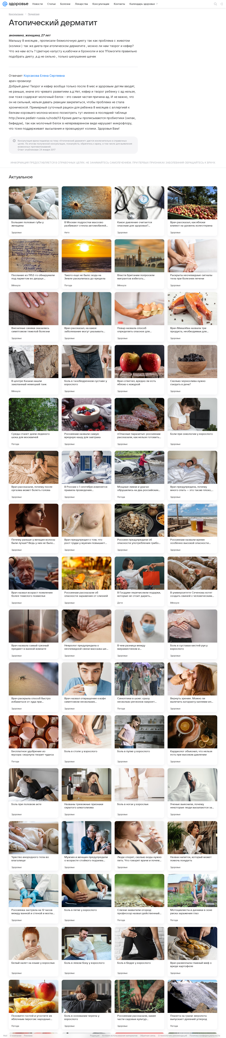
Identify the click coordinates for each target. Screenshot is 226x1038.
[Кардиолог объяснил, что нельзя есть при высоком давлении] (192, 740)
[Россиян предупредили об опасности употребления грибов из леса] (139, 528)
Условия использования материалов (119, 1035)
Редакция (94, 1035)
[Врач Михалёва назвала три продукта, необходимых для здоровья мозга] (192, 317)
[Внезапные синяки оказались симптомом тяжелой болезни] (33, 317)
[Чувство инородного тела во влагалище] (33, 846)
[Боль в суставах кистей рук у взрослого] (192, 634)
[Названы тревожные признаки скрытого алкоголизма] (86, 793)
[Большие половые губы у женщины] (33, 211)
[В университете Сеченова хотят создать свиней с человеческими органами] (192, 581)
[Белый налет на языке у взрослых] (33, 952)
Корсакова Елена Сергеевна (44, 75)
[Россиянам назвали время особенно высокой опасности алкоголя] (192, 528)
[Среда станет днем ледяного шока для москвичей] (33, 423)
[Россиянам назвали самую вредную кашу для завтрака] (86, 423)
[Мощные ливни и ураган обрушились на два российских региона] (139, 475)
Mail (5, 1035)
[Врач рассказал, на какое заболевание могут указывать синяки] (86, 317)
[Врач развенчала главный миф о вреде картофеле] (192, 952)
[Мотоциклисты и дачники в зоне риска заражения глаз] (192, 899)
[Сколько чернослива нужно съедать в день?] (192, 370)
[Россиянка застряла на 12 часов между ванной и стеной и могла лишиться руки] (33, 899)
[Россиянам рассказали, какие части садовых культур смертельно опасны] (139, 1004)
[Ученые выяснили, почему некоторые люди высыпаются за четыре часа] (192, 793)
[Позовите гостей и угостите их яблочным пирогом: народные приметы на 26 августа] (33, 1004)
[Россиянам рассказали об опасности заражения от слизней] (86, 581)
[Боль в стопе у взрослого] (86, 740)
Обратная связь (148, 1035)
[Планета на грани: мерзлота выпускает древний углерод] (192, 1004)
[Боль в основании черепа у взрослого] (86, 1004)
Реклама (28, 1035)
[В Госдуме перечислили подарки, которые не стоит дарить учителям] (139, 581)
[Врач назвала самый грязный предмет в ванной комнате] (33, 634)
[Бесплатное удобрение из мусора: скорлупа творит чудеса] (33, 740)
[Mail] (5, 4)
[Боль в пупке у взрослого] (139, 740)
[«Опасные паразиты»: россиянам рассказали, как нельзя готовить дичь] (139, 423)
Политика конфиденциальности (205, 1035)
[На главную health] (17, 4)
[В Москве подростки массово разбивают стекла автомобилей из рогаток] (86, 211)
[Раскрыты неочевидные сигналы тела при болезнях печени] (192, 264)
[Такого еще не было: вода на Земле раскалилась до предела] (86, 264)
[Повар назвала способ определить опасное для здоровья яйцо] (139, 317)
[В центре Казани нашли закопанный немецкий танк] (33, 370)
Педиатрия (33, 14)
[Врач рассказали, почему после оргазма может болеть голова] (33, 475)
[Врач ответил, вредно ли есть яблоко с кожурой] (139, 370)
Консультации (16, 14)
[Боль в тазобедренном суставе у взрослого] (86, 370)
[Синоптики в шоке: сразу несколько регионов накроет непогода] (139, 687)
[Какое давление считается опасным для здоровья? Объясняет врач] (139, 211)
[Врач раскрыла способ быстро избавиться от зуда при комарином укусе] (33, 687)
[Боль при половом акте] (33, 793)
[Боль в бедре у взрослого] (139, 952)
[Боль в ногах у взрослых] (139, 793)
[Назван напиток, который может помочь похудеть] (192, 846)
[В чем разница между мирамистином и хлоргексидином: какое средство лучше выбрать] (139, 634)
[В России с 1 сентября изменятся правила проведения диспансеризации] (86, 475)
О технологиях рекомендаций (172, 1035)
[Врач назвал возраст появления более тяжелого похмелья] (33, 581)
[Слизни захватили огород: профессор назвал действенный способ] (139, 899)
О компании (15, 1035)
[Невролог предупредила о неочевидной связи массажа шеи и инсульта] (86, 634)
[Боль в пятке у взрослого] (86, 899)
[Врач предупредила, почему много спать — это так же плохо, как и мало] (192, 475)
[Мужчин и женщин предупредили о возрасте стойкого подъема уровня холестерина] (86, 846)
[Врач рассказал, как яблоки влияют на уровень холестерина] (192, 211)
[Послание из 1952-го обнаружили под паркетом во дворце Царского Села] (33, 264)
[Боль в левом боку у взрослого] (86, 952)
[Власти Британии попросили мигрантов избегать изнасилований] (139, 264)
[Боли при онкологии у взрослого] (192, 423)
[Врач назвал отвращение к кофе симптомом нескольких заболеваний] (86, 687)
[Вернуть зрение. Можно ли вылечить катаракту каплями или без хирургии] (192, 687)
